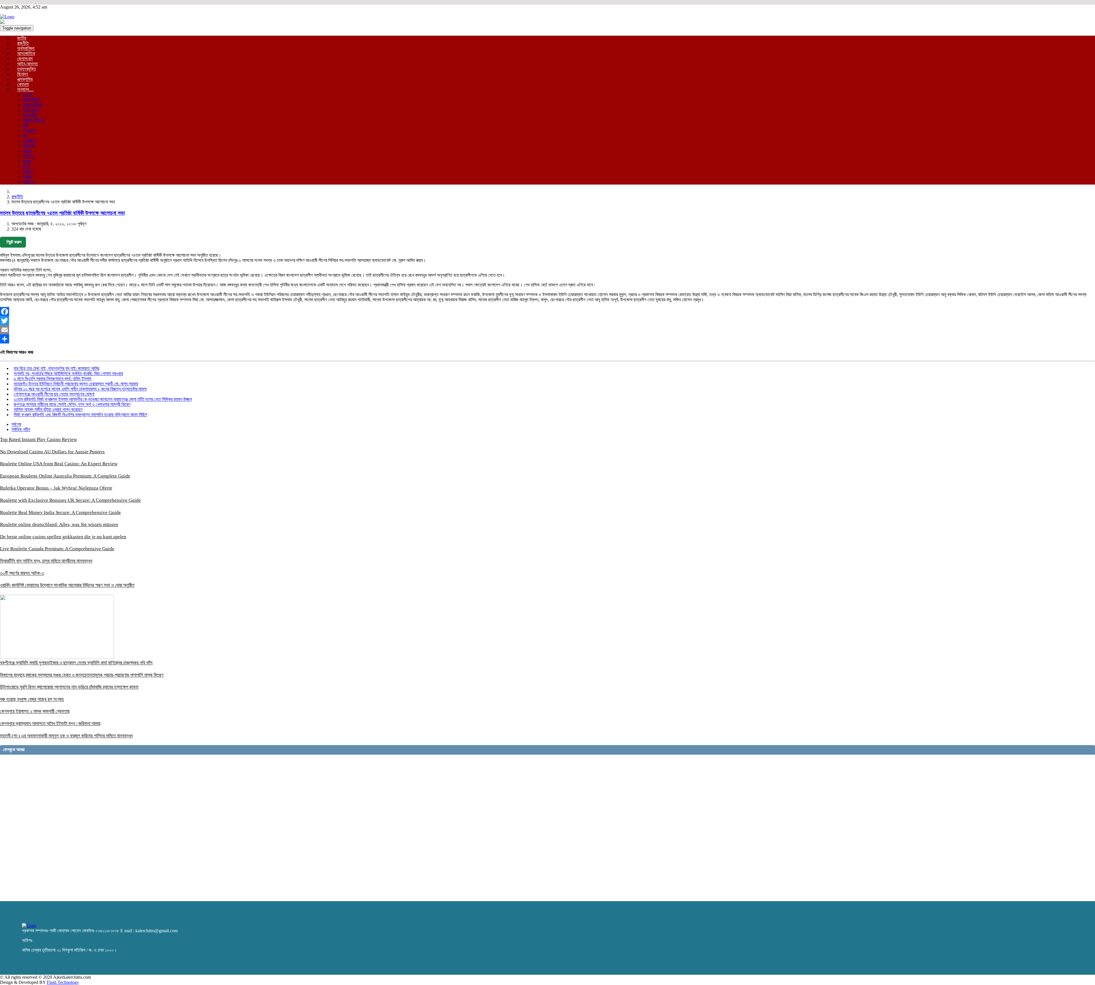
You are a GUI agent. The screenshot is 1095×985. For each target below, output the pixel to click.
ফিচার (27, 161)
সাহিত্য (28, 171)
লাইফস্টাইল (31, 99)
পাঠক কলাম (31, 110)
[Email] (547, 329)
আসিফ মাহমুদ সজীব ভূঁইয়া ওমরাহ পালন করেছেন (48, 409)
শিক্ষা (26, 166)
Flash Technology (63, 982)
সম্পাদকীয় (30, 115)
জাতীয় (21, 38)
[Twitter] (547, 320)
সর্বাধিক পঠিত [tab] (20, 429)
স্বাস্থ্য (27, 176)
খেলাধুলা (23, 84)
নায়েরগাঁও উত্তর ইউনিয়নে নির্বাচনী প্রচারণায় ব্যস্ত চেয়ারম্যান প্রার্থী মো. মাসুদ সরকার (76, 383)
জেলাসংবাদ (25, 58)
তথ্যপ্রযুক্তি (26, 68)
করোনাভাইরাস (33, 104)
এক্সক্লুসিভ (25, 79)
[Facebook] (547, 311)
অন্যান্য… (25, 89)
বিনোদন (22, 74)
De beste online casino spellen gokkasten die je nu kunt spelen (63, 536)
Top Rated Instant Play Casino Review (38, 439)
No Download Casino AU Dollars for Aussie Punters (52, 451)
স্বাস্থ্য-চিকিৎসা (33, 120)
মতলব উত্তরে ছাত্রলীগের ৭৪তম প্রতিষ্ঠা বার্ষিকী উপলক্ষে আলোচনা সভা (62, 213)
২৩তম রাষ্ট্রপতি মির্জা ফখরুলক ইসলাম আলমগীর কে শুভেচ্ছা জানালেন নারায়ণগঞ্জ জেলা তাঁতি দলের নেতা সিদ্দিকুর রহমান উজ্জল (103, 399)
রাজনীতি (23, 43)
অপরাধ (28, 94)
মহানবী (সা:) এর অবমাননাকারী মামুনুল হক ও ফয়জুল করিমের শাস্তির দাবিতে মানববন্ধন (66, 736)
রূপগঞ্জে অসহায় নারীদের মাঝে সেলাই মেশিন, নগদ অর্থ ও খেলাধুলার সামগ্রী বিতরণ (72, 404)
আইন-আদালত (27, 63)
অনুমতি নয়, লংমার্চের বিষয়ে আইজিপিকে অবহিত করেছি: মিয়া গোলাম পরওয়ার (68, 373)
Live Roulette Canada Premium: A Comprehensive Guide (57, 548)
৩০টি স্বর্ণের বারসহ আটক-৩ (22, 573)
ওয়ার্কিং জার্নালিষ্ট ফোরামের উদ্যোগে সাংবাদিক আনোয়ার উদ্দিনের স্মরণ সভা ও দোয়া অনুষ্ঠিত (67, 585)
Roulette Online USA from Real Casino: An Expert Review (58, 463)
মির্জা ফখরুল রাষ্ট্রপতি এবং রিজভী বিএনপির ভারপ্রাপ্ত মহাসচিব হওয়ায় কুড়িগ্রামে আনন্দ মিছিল (80, 414)
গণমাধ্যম (29, 130)
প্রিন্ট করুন (14, 242)
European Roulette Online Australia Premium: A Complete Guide (65, 476)
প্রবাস (27, 151)
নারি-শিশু (29, 145)
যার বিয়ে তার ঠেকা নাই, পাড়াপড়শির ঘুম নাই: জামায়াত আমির (56, 368)
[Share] (547, 338)
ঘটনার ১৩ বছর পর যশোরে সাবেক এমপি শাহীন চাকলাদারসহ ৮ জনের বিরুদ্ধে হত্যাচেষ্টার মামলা (80, 389)
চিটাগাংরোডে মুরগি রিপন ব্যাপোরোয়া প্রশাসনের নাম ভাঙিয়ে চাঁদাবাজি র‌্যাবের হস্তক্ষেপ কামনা (69, 687)
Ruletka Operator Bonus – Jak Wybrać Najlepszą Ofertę (56, 488)
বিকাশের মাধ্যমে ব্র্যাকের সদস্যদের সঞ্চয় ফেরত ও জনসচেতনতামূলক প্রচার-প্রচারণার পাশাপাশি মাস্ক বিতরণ (81, 675)
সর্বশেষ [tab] (16, 424)
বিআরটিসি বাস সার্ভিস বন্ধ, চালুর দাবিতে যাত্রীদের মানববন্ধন (46, 561)
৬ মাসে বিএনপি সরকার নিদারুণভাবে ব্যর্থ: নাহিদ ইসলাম (52, 378)
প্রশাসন (28, 156)
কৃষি (25, 125)
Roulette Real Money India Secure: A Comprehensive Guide (60, 512)
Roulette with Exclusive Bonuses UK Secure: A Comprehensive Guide (70, 500)
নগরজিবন (29, 140)
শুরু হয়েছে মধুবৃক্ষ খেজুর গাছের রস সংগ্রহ (32, 699)
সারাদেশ (28, 181)
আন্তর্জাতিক (26, 53)
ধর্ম (25, 135)
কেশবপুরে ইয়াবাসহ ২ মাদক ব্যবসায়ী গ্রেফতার (35, 711)
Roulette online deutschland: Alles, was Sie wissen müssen (59, 524)
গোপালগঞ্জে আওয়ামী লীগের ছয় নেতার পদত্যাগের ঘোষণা (54, 394)
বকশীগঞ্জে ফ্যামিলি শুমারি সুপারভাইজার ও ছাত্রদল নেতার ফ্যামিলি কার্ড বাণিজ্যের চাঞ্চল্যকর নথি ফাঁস (76, 663)
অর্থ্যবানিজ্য (26, 48)
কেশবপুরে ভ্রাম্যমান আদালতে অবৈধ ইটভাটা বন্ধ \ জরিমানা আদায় (50, 723)
